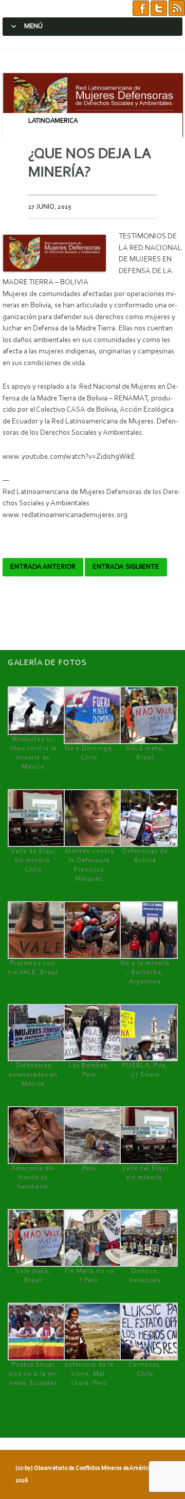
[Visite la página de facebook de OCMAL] (141, 8)
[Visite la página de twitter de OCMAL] (159, 8)
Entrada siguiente (125, 567)
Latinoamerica (53, 121)
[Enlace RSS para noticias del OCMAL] (177, 8)
